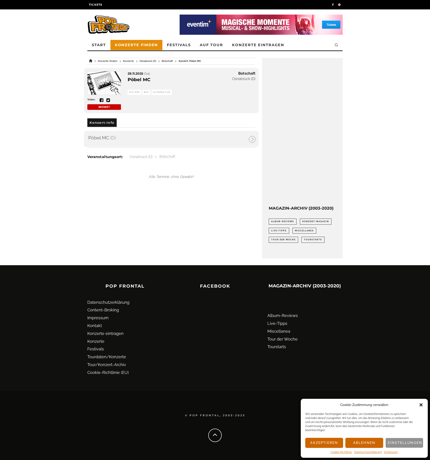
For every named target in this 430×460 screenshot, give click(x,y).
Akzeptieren (324, 443)
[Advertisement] (302, 132)
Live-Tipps (279, 231)
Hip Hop (134, 92)
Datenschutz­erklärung (368, 452)
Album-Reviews (282, 221)
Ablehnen (364, 443)
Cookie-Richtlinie (341, 452)
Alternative (161, 92)
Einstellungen (405, 443)
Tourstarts (313, 240)
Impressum (391, 452)
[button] (421, 405)
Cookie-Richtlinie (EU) (108, 372)
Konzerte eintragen (258, 45)
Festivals (179, 45)
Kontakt (94, 325)
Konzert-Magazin (315, 221)
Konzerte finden (136, 45)
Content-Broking (103, 310)
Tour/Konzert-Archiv (106, 364)
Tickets (95, 4)
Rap (146, 92)
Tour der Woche (283, 240)
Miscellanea (304, 231)
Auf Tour (211, 45)
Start (99, 45)
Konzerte (95, 341)
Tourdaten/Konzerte (106, 356)
